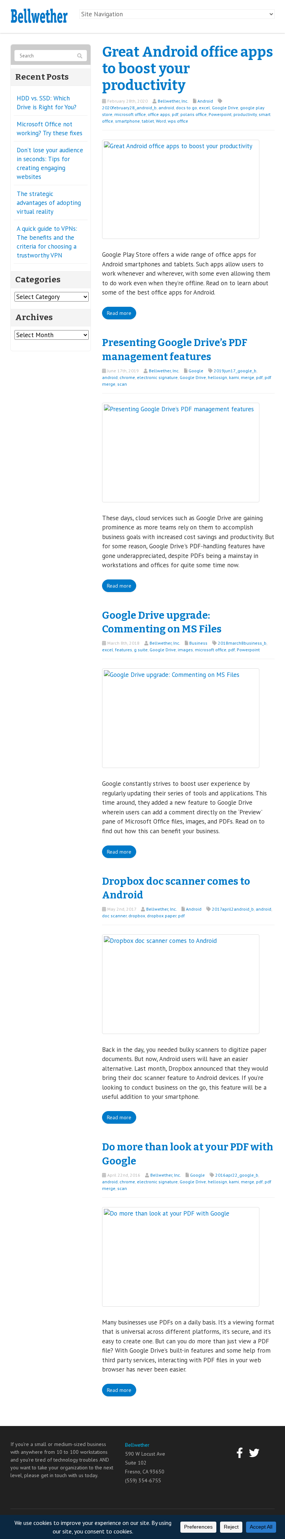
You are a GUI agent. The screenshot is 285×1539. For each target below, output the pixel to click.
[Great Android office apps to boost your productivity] (180, 189)
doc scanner (114, 915)
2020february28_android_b (129, 107)
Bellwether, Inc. (173, 101)
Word (161, 121)
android (166, 107)
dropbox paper (161, 915)
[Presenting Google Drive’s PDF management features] (180, 452)
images (185, 649)
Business (198, 643)
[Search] (80, 56)
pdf (175, 114)
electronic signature (157, 377)
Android (205, 101)
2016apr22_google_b (236, 1175)
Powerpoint (220, 114)
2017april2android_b (233, 909)
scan (122, 384)
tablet (148, 121)
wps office (178, 121)
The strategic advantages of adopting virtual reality (49, 203)
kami (234, 377)
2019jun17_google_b (235, 370)
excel (204, 107)
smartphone (127, 121)
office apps (159, 114)
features (123, 649)
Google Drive (225, 107)
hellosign (217, 377)
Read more (119, 313)
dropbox (136, 915)
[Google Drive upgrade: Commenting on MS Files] (180, 718)
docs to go (186, 107)
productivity (245, 114)
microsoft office (130, 114)
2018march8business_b (242, 643)
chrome (127, 377)
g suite (141, 649)
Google (196, 370)
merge (247, 377)
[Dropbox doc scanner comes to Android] (180, 984)
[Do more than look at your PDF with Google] (180, 1256)
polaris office (193, 114)
